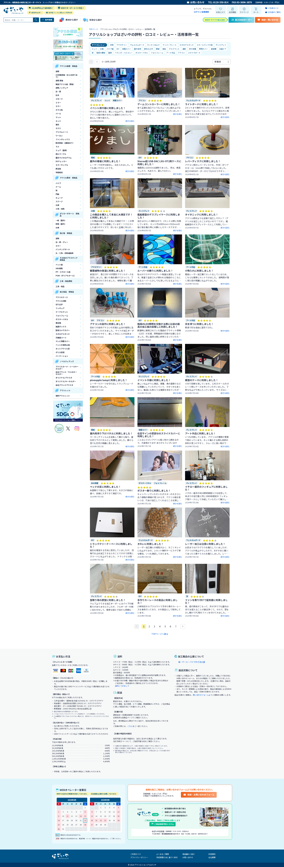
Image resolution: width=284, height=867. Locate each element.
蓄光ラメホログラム (64, 157)
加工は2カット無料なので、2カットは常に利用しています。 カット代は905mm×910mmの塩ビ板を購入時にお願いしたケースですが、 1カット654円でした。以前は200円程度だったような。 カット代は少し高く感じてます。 (159, 224)
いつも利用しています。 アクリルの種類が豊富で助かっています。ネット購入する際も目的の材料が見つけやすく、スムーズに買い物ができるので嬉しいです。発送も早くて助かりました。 (207, 440)
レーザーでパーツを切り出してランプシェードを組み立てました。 (111, 385)
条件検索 (48, 19)
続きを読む (130, 121)
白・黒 (58, 91)
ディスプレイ (221, 45)
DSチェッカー (61, 161)
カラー (58, 106)
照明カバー (203, 49)
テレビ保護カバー (63, 341)
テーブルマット (62, 312)
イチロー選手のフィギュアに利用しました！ (206, 488)
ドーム (58, 186)
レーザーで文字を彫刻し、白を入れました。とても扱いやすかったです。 (111, 166)
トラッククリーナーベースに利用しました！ (111, 545)
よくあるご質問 (162, 854)
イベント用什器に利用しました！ (107, 108)
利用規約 (212, 854)
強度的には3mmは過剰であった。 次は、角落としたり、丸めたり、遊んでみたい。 (158, 169)
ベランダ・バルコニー (124, 52)
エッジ (58, 121)
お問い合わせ (197, 2)
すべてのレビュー (99, 45)
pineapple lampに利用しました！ (108, 380)
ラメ (57, 146)
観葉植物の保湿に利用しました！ (107, 270)
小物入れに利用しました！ (199, 270)
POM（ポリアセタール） (66, 275)
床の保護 (192, 49)
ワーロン (59, 135)
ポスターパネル (62, 319)
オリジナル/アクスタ (64, 377)
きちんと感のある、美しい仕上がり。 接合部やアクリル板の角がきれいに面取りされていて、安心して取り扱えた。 (112, 114)
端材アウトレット (63, 395)
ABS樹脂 (59, 268)
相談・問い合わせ (270, 19)
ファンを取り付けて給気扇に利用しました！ (206, 601)
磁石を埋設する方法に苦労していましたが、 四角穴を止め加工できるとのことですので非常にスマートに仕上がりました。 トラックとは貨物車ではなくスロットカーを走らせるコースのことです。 (112, 553)
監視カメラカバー (63, 330)
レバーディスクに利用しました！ (202, 161)
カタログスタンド (63, 334)
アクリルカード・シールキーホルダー (67, 367)
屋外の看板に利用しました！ (105, 161)
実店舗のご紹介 (188, 854)
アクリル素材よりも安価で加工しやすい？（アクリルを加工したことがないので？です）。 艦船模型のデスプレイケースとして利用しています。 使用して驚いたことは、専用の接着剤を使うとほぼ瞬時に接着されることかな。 (207, 221)
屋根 (110, 52)
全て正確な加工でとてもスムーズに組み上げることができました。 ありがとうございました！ (159, 109)
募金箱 (58, 323)
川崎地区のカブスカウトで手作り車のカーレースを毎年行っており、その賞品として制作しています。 (159, 609)
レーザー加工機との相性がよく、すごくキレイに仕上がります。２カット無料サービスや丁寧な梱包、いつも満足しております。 (159, 550)
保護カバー (126, 49)
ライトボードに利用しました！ (201, 104)
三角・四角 (60, 208)
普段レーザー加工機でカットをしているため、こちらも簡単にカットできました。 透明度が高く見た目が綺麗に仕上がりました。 (207, 277)
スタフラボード (194, 52)
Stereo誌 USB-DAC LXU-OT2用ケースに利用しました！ (159, 162)
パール (58, 113)
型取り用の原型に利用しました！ (107, 600)
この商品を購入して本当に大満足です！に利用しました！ (111, 216)
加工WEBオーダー (243, 19)
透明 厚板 (59, 80)
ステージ (59, 201)
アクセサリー (122, 45)
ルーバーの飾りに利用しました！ (155, 270)
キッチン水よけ (153, 45)
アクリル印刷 (61, 301)
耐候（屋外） (61, 224)
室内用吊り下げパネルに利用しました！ (111, 433)
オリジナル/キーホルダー (66, 381)
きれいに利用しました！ (150, 544)
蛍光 (57, 124)
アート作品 (170, 52)
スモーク (59, 99)
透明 (57, 71)
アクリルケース (62, 297)
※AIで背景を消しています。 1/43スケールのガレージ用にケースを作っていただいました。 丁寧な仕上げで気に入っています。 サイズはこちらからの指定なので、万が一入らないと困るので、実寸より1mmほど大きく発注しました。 (207, 386)
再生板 (58, 168)
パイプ (58, 183)
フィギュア (60, 308)
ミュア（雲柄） (62, 150)
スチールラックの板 (205, 45)
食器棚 (213, 49)
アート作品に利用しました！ (200, 433)
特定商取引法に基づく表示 (167, 857)
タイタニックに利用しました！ (201, 214)
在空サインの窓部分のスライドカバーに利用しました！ (158, 435)
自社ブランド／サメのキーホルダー (66, 373)
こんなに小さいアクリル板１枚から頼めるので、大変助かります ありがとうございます (158, 441)
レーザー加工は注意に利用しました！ (205, 544)
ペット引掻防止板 (63, 345)
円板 (57, 194)
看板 (164, 49)
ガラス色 (59, 110)
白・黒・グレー (62, 242)
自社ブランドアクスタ (64, 385)
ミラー (58, 102)
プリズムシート (62, 132)
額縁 (157, 49)
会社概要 (212, 857)
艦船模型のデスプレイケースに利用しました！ (158, 216)
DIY (118, 49)
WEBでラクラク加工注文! (215, 20)
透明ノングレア (62, 87)
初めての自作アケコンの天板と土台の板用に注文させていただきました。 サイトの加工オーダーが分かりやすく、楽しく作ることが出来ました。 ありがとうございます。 (112, 330)
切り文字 (59, 304)
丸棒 (57, 205)
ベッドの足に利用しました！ (105, 486)
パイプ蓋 (110, 49)
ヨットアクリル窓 (63, 348)
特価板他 (59, 172)
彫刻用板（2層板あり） (65, 143)
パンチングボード (63, 249)
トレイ (94, 49)
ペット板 (59, 264)
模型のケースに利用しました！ (201, 380)
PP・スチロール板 (63, 272)
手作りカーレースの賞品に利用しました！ (157, 601)
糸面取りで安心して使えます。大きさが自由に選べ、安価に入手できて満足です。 (111, 492)
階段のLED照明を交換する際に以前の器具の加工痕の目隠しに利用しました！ (158, 325)
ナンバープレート (170, 45)
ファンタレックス (63, 139)
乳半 (57, 95)
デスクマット (174, 49)
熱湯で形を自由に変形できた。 (199, 327)
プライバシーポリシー (139, 857)
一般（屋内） (61, 220)
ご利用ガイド (135, 854)
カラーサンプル (62, 165)
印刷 (112, 45)
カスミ (58, 128)
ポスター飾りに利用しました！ (154, 490)
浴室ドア (222, 49)
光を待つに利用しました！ (199, 324)
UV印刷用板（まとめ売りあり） (67, 76)
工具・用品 (60, 286)
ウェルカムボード (137, 45)
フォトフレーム (62, 315)
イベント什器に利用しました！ (154, 380)
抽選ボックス (61, 326)
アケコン (181, 52)
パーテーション (62, 356)
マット (58, 117)
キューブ (59, 198)
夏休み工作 (148, 49)
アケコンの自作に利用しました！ (107, 324)
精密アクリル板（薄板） (65, 84)
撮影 (184, 49)
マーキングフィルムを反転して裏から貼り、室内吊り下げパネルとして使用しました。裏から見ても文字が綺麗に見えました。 (111, 440)
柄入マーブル (61, 154)
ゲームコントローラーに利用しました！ (158, 104)
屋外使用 (137, 49)
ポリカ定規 (60, 352)
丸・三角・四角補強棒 (64, 253)
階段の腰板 (100, 52)
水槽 (102, 49)
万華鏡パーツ (61, 337)
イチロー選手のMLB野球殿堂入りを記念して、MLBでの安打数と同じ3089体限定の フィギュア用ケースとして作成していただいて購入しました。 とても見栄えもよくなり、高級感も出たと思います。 (207, 496)
